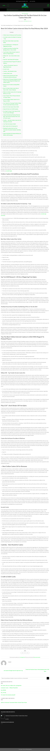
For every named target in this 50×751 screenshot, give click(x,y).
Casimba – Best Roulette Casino (10, 71)
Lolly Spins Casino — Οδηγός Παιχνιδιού (9, 687)
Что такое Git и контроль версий (8, 694)
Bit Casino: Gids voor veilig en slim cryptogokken (11, 685)
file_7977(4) (3, 692)
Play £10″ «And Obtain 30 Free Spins (10, 59)
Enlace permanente (37, 657)
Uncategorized (25, 13)
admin (2, 702)
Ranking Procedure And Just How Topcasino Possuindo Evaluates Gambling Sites (12, 130)
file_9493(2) (3, 690)
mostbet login (9, 170)
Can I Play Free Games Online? (9, 124)
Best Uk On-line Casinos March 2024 (11, 106)
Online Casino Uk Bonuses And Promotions (12, 35)
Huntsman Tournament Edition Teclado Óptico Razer (16, 702)
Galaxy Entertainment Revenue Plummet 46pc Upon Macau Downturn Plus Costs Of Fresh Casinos (11, 116)
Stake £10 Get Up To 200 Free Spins (10, 109)
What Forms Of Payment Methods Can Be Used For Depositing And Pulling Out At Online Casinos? (12, 81)
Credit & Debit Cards (7, 73)
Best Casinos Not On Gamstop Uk (10, 126)
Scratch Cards (6, 69)
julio (30, 21)
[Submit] (48, 678)
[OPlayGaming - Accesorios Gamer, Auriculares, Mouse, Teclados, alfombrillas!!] (25, 5)
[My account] (8, 5)
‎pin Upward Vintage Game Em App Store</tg (13, 670)
